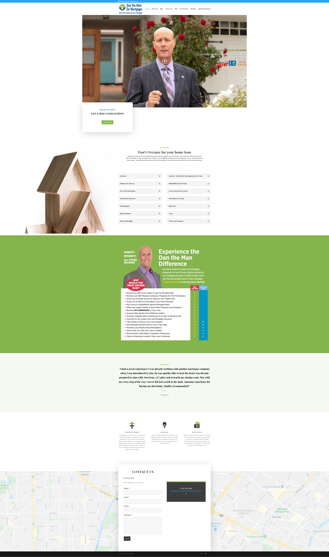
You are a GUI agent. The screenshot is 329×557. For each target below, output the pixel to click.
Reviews (193, 9)
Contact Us (169, 9)
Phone (126, 506)
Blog (161, 9)
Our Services (184, 9)
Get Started (107, 122)
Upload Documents (204, 9)
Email (126, 497)
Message (128, 515)
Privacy (131, 553)
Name (127, 488)
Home (147, 9)
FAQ (176, 9)
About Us (155, 9)
